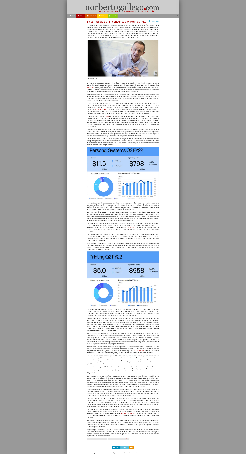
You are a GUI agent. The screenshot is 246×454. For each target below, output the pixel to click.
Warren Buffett (124, 439)
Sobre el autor (86, 453)
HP (98, 439)
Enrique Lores (91, 439)
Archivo (113, 16)
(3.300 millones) (139, 351)
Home (73, 16)
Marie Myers (112, 439)
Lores (107, 116)
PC (117, 439)
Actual (81, 16)
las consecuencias (101, 109)
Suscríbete (125, 447)
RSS (132, 447)
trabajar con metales (128, 413)
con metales (131, 227)
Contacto (116, 447)
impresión (103, 439)
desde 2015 (91, 87)
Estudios (103, 16)
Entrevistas (92, 16)
